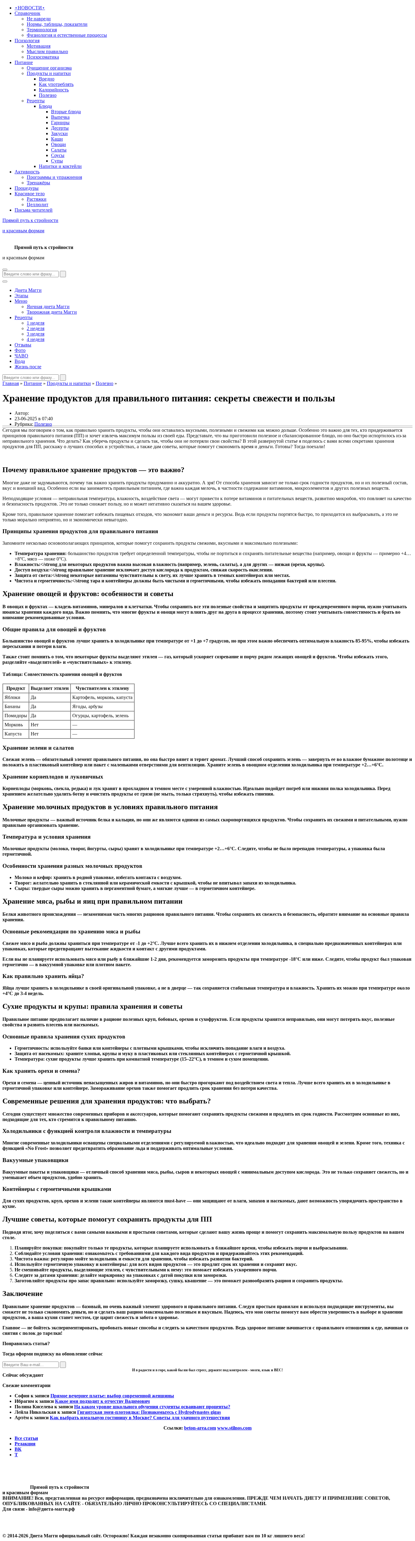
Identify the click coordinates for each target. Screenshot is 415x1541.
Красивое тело (30, 193)
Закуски (59, 133)
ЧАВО (21, 355)
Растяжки (36, 199)
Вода (20, 361)
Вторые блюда (66, 111)
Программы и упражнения (54, 177)
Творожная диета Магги (52, 312)
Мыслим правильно (47, 51)
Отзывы (23, 344)
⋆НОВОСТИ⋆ (30, 7)
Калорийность (54, 89)
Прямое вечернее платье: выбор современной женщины (112, 1395)
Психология (27, 40)
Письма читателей (34, 210)
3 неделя (35, 333)
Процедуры (27, 188)
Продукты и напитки (49, 73)
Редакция (25, 1443)
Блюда (45, 106)
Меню (21, 301)
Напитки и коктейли (60, 166)
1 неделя (35, 323)
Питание (24, 62)
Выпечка (60, 117)
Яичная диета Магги (48, 306)
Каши (57, 138)
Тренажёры (38, 182)
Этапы (21, 295)
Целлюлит (37, 204)
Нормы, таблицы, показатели (57, 24)
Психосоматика (43, 57)
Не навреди (39, 18)
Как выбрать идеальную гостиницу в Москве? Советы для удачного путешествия (140, 1417)
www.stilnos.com (234, 1427)
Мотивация (38, 46)
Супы (57, 160)
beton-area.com (200, 1427)
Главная (10, 383)
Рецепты (36, 100)
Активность (27, 171)
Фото (20, 350)
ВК (18, 1449)
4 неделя (35, 339)
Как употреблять (56, 84)
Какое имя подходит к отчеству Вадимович (102, 1401)
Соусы (57, 155)
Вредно (46, 78)
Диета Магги (28, 290)
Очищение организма (49, 67)
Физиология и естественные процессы (67, 35)
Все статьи (26, 1438)
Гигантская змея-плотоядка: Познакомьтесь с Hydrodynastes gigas (149, 1412)
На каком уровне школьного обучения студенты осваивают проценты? (152, 1406)
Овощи (58, 144)
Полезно (48, 95)
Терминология (42, 29)
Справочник (27, 13)
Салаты (59, 149)
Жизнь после (28, 366)
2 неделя (35, 328)
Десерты (60, 128)
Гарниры (60, 122)
